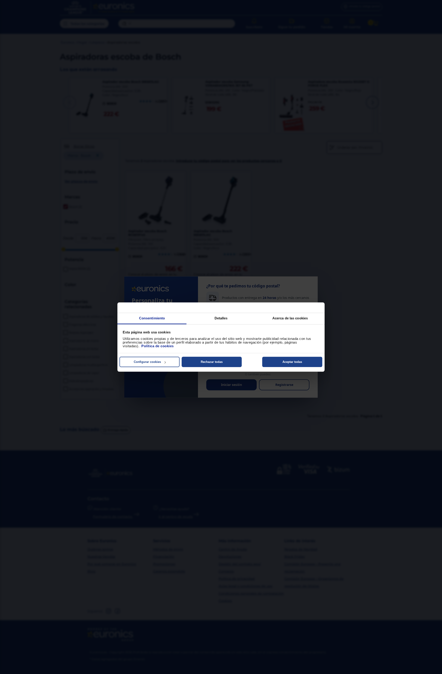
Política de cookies (157, 346)
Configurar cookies (147, 362)
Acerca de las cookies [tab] (290, 318)
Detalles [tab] (221, 318)
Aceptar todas (292, 362)
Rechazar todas (212, 362)
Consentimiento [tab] (152, 318)
